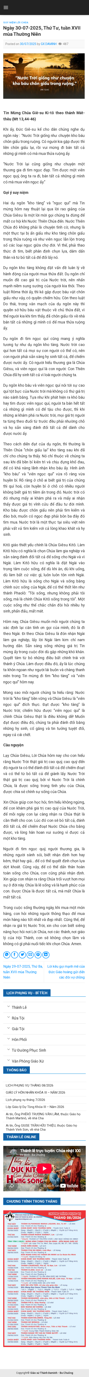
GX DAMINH (49, 44)
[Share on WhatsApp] (6, 954)
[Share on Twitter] (22, 954)
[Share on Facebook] (14, 954)
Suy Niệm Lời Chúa (16, 22)
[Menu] (5, 7)
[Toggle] (8, 1006)
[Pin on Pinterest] (38, 954)
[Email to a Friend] (30, 954)
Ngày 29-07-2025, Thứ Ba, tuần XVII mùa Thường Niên (23, 971)
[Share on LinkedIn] (45, 954)
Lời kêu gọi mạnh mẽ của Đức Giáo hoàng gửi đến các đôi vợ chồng (66, 971)
